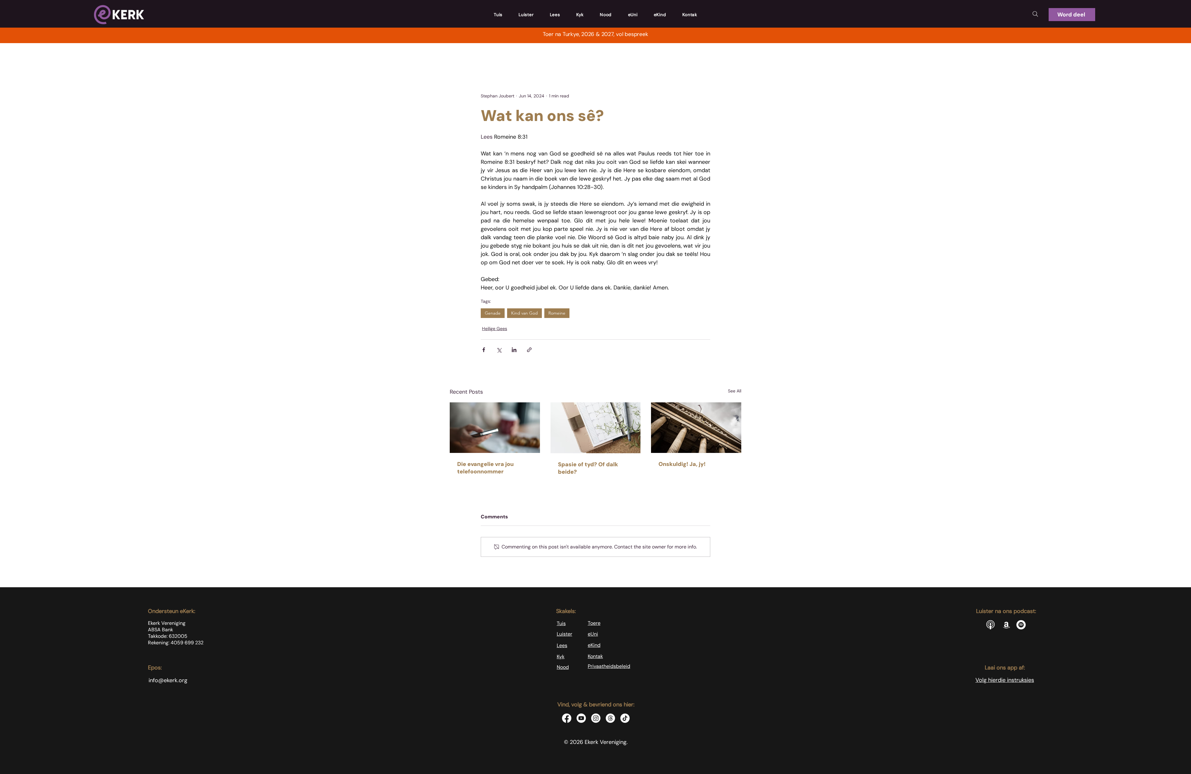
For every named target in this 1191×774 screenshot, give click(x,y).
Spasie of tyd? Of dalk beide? (588, 468)
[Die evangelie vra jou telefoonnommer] (495, 427)
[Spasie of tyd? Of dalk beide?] (596, 427)
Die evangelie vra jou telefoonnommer (485, 467)
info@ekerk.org (168, 680)
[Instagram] (595, 718)
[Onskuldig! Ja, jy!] (696, 427)
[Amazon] (1006, 624)
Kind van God (524, 313)
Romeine (556, 313)
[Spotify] (1021, 624)
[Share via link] (529, 350)
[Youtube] (581, 718)
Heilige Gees (494, 328)
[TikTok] (625, 718)
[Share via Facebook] (484, 350)
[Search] (1035, 13)
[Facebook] (566, 718)
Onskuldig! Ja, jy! (682, 464)
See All (734, 391)
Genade (493, 313)
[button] (1072, 14)
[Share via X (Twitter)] (499, 350)
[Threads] (610, 718)
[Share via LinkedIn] (514, 350)
